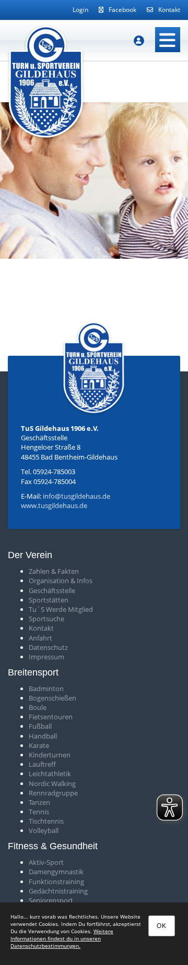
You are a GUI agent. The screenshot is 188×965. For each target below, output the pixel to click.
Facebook (122, 9)
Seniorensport (51, 900)
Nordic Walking (52, 783)
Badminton (46, 688)
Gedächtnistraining (58, 891)
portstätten (50, 600)
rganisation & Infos (63, 580)
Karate (39, 745)
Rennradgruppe (53, 793)
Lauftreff (42, 764)
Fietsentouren (51, 716)
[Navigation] (167, 39)
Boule (37, 707)
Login (80, 9)
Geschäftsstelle (52, 590)
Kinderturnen (49, 754)
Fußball (40, 726)
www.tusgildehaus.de (54, 505)
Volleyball (43, 830)
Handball (43, 736)
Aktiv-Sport (46, 862)
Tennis (39, 811)
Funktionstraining (56, 881)
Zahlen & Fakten (54, 571)
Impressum (46, 656)
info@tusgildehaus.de (76, 496)
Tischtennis (46, 821)
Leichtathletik (50, 773)
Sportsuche (46, 618)
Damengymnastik (56, 871)
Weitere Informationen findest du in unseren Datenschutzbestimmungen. (61, 938)
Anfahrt (40, 638)
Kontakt (169, 9)
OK (162, 926)
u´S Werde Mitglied (62, 609)
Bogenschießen (52, 698)
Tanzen (39, 802)
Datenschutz (48, 647)
